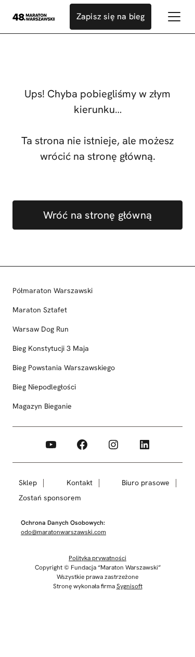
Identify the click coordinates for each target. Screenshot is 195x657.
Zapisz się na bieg (110, 16)
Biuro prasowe (146, 482)
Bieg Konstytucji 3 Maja (50, 348)
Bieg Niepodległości (44, 386)
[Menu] (174, 16)
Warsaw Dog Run (40, 329)
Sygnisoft (129, 586)
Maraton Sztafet (39, 309)
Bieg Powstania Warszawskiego (63, 367)
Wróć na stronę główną (97, 215)
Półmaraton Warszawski (52, 290)
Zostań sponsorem (50, 497)
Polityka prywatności (97, 558)
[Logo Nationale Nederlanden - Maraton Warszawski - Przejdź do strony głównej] (33, 16)
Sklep (28, 482)
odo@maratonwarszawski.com (63, 532)
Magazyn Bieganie (42, 406)
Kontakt (80, 482)
